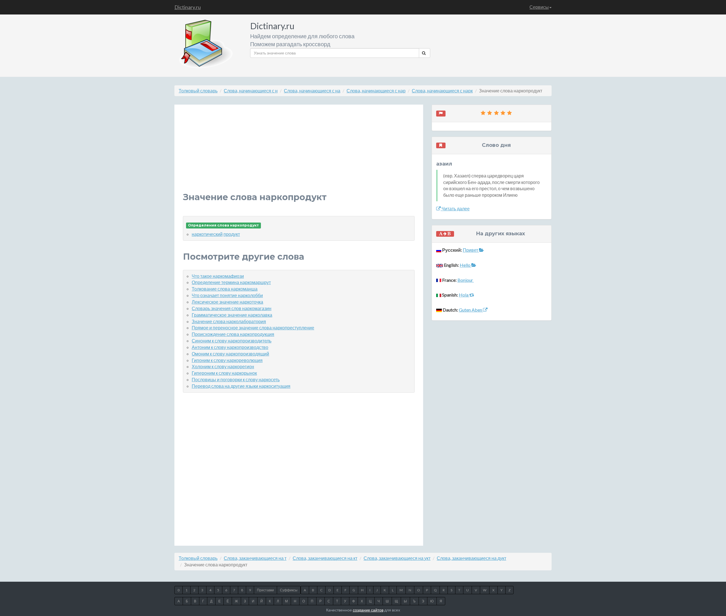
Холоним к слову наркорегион (223, 366)
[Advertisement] (299, 152)
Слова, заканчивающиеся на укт (397, 558)
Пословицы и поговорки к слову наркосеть (236, 379)
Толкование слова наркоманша (225, 288)
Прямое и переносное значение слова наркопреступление (253, 327)
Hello (465, 265)
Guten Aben (471, 309)
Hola (464, 294)
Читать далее (455, 208)
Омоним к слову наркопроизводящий (230, 353)
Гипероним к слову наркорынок (224, 373)
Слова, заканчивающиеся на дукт (471, 558)
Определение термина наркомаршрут (231, 282)
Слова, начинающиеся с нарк (442, 90)
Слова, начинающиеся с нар (376, 90)
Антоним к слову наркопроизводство (230, 347)
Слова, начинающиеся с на (312, 90)
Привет (471, 250)
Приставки (265, 590)
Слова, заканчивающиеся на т (255, 558)
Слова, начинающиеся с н (251, 90)
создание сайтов (368, 609)
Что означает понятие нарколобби (227, 295)
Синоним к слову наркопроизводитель (231, 340)
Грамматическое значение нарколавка (232, 314)
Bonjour (465, 280)
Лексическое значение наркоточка (227, 301)
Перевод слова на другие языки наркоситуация (241, 386)
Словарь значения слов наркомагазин (231, 308)
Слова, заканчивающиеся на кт (325, 558)
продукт (231, 234)
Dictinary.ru (187, 7)
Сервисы (539, 7)
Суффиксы (288, 590)
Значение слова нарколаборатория (229, 321)
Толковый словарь (198, 90)
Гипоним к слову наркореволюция (227, 360)
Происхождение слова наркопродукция (233, 334)
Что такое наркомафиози (218, 276)
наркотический (207, 234)
